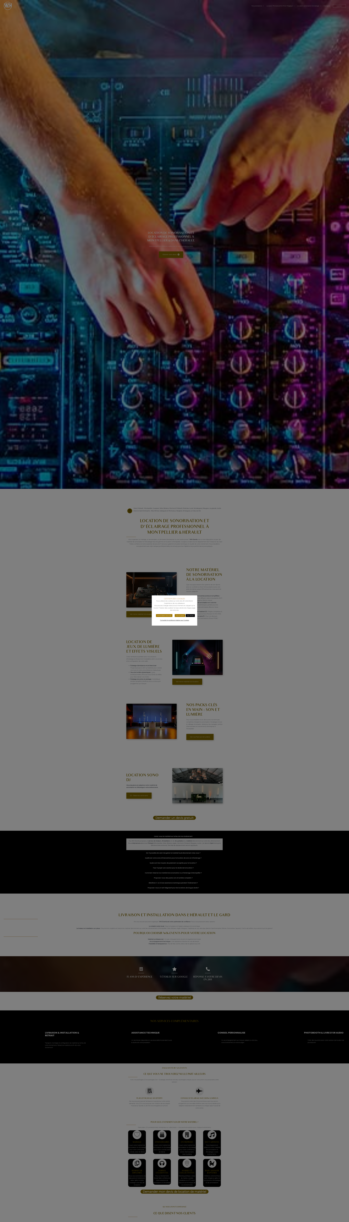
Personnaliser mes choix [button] (164, 615)
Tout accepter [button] (180, 615)
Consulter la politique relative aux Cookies (174, 620)
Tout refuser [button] (190, 615)
